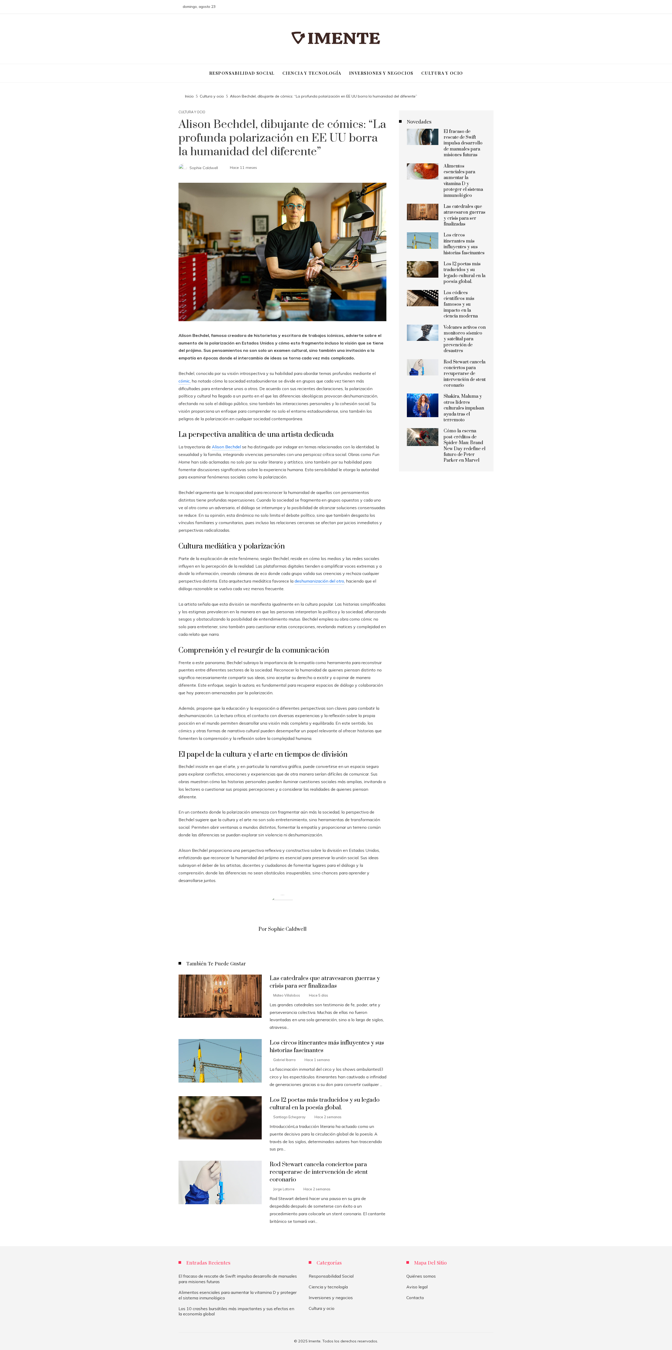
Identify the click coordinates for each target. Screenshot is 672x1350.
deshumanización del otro (319, 581)
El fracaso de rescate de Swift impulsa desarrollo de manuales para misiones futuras (463, 143)
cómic (184, 381)
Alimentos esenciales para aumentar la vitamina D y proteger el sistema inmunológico (463, 180)
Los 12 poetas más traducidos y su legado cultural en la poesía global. (325, 1103)
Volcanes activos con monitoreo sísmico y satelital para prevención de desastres (465, 339)
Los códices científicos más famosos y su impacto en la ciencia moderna (461, 304)
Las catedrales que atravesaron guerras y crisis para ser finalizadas (325, 982)
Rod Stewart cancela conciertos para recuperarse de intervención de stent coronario (319, 1172)
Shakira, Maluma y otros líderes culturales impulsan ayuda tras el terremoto (464, 408)
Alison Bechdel (226, 446)
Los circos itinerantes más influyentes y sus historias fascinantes (464, 244)
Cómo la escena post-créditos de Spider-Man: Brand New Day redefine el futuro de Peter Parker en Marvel (464, 445)
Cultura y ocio (191, 112)
